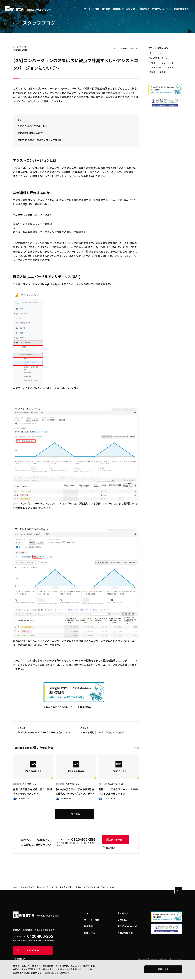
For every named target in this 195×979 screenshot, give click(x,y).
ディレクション (168, 62)
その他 (163, 72)
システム (162, 53)
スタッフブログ (27, 887)
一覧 (136, 747)
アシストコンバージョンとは (32, 125)
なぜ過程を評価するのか (30, 132)
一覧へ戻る (74, 813)
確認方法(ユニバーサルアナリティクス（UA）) (41, 140)
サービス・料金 (91, 8)
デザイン (153, 62)
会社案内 (117, 8)
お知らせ (130, 8)
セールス (169, 67)
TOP (15, 887)
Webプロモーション (158, 58)
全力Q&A (144, 8)
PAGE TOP (178, 890)
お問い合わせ (180, 8)
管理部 (152, 72)
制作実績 (106, 8)
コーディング (155, 67)
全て (151, 53)
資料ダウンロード (160, 8)
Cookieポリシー (36, 972)
